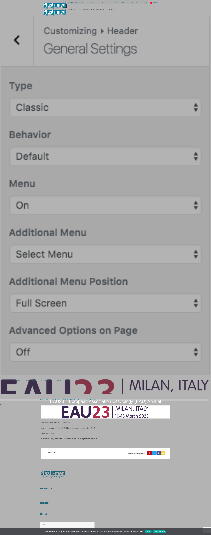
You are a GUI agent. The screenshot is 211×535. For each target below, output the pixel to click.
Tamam (148, 531)
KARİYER (134, 3)
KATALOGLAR (112, 3)
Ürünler (100, 3)
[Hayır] (208, 532)
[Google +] (163, 453)
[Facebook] (158, 453)
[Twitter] (154, 453)
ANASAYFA (79, 3)
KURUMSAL (90, 3)
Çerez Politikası (159, 531)
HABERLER (124, 3)
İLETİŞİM (144, 3)
